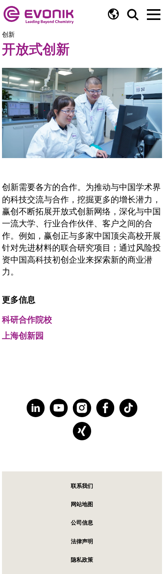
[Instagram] (82, 408)
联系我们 (82, 486)
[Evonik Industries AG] (39, 15)
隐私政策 (82, 559)
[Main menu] (153, 13)
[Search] (133, 15)
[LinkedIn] (36, 408)
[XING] (82, 431)
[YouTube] (59, 408)
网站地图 (82, 504)
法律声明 (82, 541)
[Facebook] (105, 408)
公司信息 (82, 522)
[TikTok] (128, 408)
